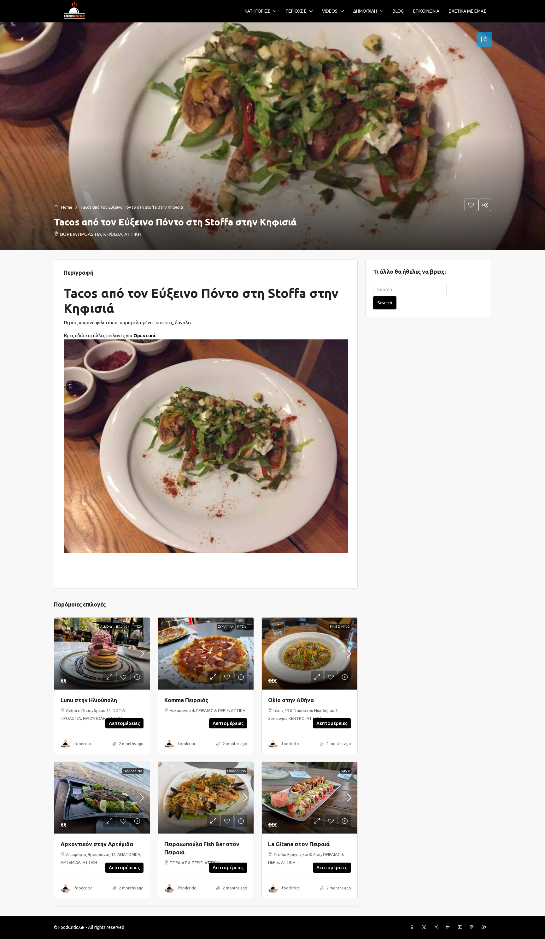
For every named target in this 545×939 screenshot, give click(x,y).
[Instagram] (437, 927)
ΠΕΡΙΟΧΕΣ (296, 11)
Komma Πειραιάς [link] (186, 700)
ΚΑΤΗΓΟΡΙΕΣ (257, 11)
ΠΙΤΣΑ (137, 626)
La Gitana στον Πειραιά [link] (299, 844)
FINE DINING (340, 626)
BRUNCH (123, 626)
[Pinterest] (473, 927)
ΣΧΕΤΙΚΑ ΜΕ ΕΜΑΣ (467, 11)
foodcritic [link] (83, 744)
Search (384, 302)
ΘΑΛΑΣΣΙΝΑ (132, 771)
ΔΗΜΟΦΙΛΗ (365, 11)
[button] (272, 136)
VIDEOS (329, 11)
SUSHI (345, 771)
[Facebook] (413, 927)
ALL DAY (106, 626)
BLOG (398, 11)
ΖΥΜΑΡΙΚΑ (225, 626)
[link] (102, 653)
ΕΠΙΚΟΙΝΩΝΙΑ (426, 11)
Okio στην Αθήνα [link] (291, 700)
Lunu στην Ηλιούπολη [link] (89, 700)
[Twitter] (425, 927)
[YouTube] (461, 927)
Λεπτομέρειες (124, 723)
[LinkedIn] (449, 927)
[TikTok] (485, 927)
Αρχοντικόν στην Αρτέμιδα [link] (97, 844)
